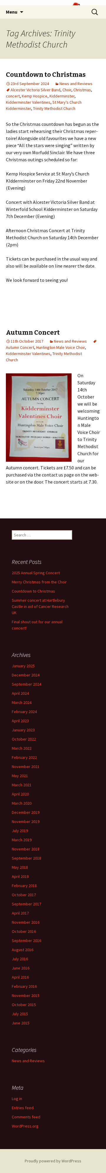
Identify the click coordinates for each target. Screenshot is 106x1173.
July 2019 (20, 830)
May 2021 (20, 775)
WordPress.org (25, 1126)
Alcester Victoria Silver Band (35, 89)
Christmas (82, 89)
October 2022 (24, 739)
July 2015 (20, 1013)
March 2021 (22, 785)
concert (13, 96)
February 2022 (24, 757)
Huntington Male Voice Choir (60, 347)
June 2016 (20, 968)
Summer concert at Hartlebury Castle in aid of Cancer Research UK (40, 606)
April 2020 (20, 794)
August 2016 (22, 949)
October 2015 (24, 1004)
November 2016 (25, 922)
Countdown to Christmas (46, 75)
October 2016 (24, 931)
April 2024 (20, 693)
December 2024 (25, 675)
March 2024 (22, 702)
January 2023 (23, 730)
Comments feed (26, 1117)
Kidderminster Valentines (28, 102)
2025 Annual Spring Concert (36, 572)
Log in (17, 1098)
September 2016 (26, 940)
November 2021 (25, 766)
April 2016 (20, 977)
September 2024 (26, 684)
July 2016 (20, 958)
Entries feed (23, 1107)
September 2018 (26, 858)
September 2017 (26, 904)
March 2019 (22, 839)
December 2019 (25, 812)
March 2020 (22, 803)
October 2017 (24, 894)
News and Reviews (75, 83)
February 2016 (24, 986)
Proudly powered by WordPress (53, 1161)
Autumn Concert (33, 332)
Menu (11, 12)
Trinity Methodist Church (54, 108)
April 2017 (20, 913)
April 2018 (20, 876)
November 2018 (25, 849)
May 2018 (20, 867)
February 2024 (24, 711)
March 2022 (22, 748)
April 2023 (20, 720)
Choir (66, 89)
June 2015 (20, 1023)
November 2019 (25, 821)
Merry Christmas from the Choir (39, 582)
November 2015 (25, 995)
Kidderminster (61, 96)
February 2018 (24, 885)
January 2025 (23, 665)
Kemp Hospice (34, 96)
